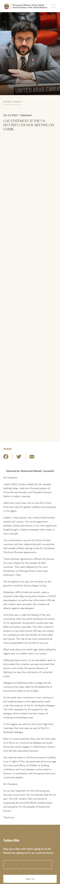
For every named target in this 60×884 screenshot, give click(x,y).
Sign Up (30, 879)
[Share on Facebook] (5, 458)
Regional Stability (12, 101)
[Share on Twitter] (18, 458)
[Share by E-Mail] (31, 458)
